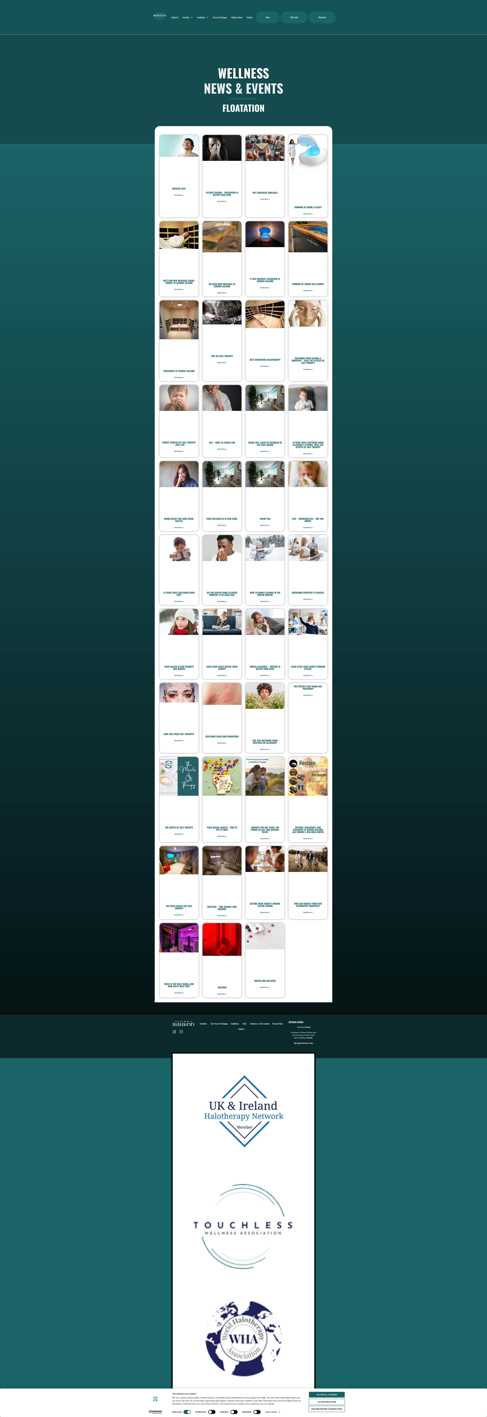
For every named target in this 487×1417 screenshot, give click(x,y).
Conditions (201, 17)
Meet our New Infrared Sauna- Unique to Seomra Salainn (179, 282)
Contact (250, 17)
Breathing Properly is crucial (308, 592)
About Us (175, 17)
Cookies (241, 1028)
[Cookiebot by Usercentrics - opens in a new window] (155, 1412)
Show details (271, 1412)
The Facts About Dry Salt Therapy (179, 907)
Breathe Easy (179, 188)
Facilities (186, 17)
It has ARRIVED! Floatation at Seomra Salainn (265, 280)
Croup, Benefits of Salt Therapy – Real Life (179, 443)
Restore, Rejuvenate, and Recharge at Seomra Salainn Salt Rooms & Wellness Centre (308, 830)
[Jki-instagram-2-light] (181, 1032)
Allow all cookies (327, 1395)
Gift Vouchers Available (265, 192)
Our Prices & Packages (219, 1023)
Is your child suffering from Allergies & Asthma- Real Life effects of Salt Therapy (308, 445)
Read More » (179, 195)
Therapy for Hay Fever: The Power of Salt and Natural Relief (265, 830)
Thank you (265, 518)
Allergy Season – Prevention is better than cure (222, 193)
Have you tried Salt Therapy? (179, 734)
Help (244, 1023)
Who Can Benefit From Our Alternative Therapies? (308, 905)
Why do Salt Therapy (222, 356)
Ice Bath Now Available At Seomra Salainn (222, 285)
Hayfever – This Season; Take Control (222, 908)
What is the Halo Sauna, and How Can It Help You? (179, 985)
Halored (222, 987)
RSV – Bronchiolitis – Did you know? (308, 520)
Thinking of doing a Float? (308, 207)
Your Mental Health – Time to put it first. (222, 828)
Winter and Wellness (265, 980)
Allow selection (327, 1402)
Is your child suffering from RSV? (179, 594)
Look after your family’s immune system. (308, 668)
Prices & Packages (220, 17)
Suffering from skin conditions (222, 736)
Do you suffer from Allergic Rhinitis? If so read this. (222, 594)
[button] (203, 1023)
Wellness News (236, 17)
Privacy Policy (277, 1023)
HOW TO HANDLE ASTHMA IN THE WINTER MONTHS (265, 594)
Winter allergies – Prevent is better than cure (265, 668)
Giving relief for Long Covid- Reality (179, 520)
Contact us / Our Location (259, 1023)
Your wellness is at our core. (222, 518)
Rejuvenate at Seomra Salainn (179, 371)
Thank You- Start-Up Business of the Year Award (265, 443)
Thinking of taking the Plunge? (308, 284)
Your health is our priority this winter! (179, 668)
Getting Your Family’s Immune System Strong (265, 905)
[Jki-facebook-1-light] (174, 1032)
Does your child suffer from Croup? (222, 668)
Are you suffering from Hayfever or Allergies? (265, 741)
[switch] (211, 1412)
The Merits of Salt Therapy (179, 827)
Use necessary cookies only (327, 1409)
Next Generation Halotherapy (265, 359)
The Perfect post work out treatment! (308, 687)
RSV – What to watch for (222, 442)
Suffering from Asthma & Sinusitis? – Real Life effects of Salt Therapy (308, 360)
